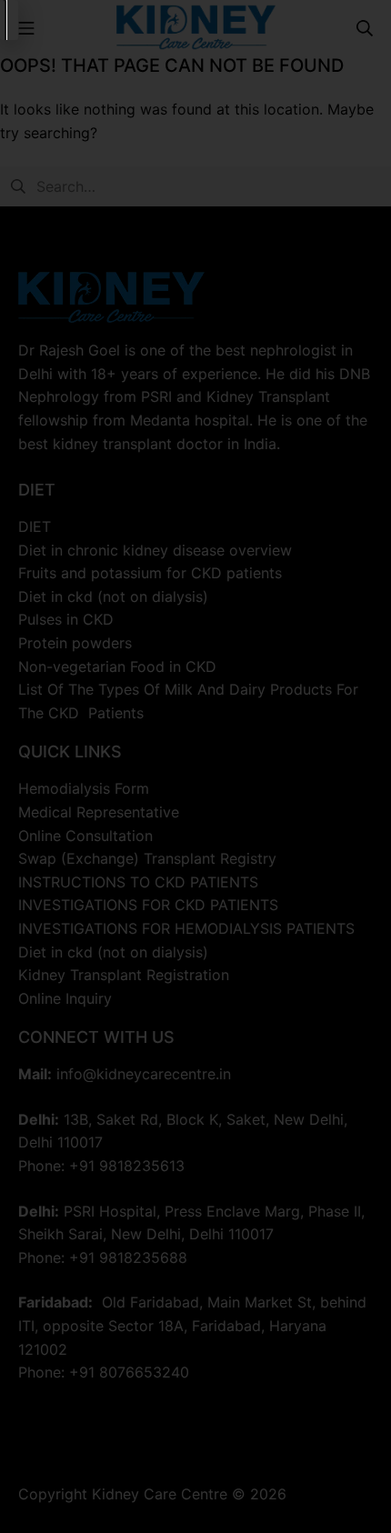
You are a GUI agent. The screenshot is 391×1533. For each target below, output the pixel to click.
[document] (195, 766)
